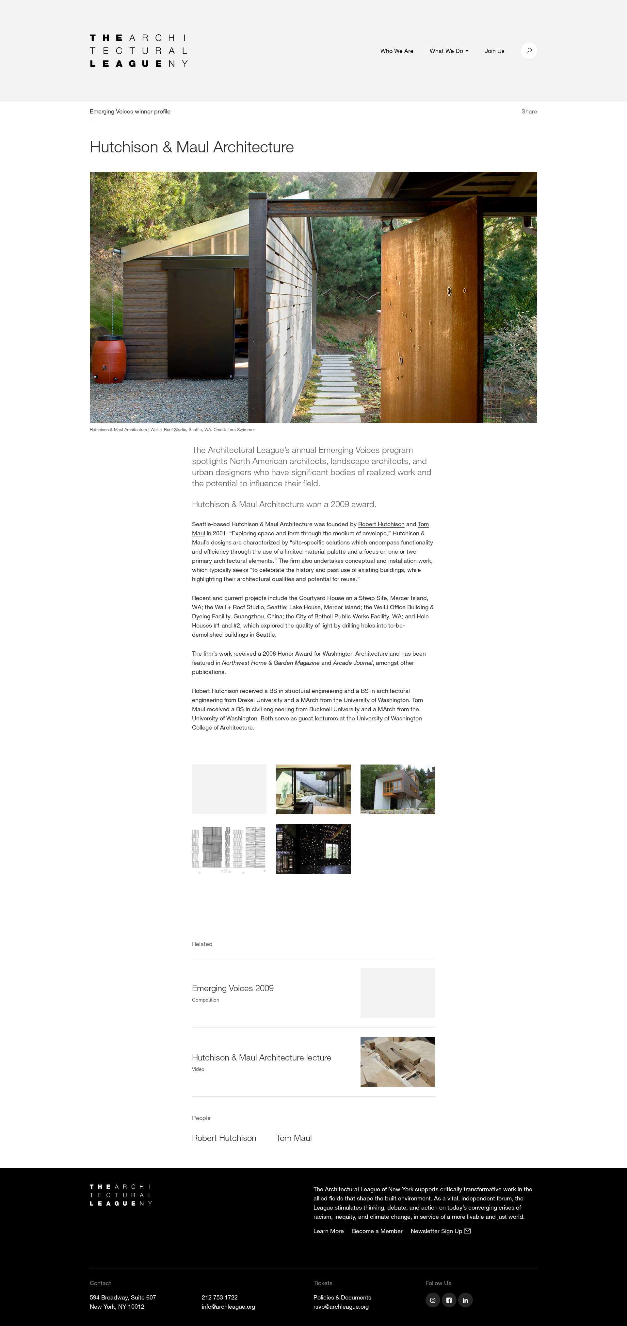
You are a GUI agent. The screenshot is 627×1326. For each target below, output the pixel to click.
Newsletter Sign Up (437, 1230)
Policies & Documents (342, 1297)
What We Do (446, 50)
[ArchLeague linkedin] (466, 1301)
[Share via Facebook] (512, 112)
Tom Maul (294, 1137)
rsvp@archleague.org (341, 1306)
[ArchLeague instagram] (434, 1301)
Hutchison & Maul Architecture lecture (261, 1057)
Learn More (329, 1230)
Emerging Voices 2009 (233, 987)
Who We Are (396, 50)
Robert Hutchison (381, 523)
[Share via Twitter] (502, 112)
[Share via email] (487, 112)
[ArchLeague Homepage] (139, 50)
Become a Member (377, 1230)
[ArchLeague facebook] (450, 1301)
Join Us (495, 50)
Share (529, 111)
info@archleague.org (228, 1306)
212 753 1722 (220, 1297)
